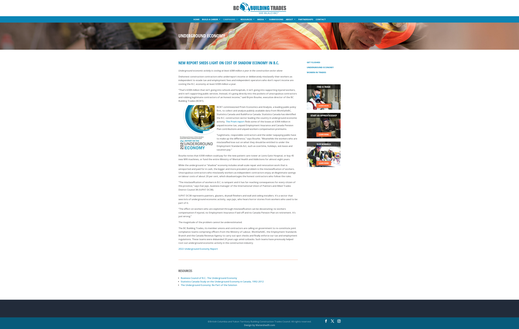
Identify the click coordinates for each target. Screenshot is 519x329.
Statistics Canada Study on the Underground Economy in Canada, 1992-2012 (222, 281)
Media (260, 19)
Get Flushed (313, 62)
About (289, 19)
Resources (246, 19)
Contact (321, 19)
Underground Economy (320, 67)
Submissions (276, 19)
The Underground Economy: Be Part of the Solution (209, 285)
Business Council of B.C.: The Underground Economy (209, 278)
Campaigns (229, 19)
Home (196, 19)
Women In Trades (316, 72)
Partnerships (305, 19)
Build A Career (210, 19)
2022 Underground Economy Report (198, 248)
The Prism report (235, 121)
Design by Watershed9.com (259, 325)
